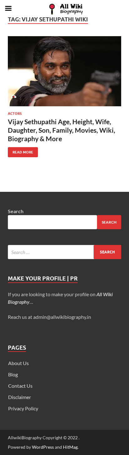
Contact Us (20, 386)
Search (15, 211)
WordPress (43, 447)
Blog (13, 374)
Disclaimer (19, 397)
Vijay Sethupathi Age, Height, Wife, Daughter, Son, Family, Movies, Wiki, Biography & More (61, 130)
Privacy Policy (23, 408)
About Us (18, 363)
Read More (20, 150)
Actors (15, 113)
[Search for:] (64, 252)
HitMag (70, 447)
